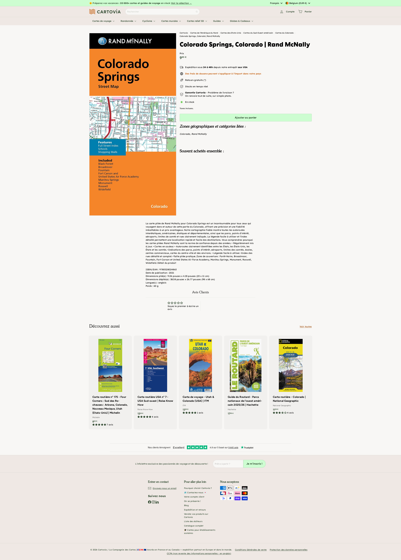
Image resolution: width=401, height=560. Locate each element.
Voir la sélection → (181, 3)
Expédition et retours (195, 509)
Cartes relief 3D (196, 21)
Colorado (185, 134)
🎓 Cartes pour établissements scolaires (199, 531)
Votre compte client (194, 496)
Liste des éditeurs (193, 521)
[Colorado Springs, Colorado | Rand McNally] (245, 171)
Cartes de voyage (102, 21)
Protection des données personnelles (288, 549)
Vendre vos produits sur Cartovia (196, 515)
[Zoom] (132, 124)
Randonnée (127, 21)
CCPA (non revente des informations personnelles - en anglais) (199, 553)
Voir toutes (306, 326)
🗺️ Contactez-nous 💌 (195, 492)
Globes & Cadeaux (240, 21)
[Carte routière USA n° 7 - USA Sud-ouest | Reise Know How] (155, 378)
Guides (217, 21)
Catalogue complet (193, 525)
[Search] (197, 11)
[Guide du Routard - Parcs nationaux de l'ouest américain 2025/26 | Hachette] (246, 377)
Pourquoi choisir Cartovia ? (198, 488)
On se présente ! (192, 501)
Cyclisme (147, 21)
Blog (186, 505)
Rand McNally (199, 134)
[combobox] (276, 3)
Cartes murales (169, 21)
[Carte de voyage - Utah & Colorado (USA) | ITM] (200, 377)
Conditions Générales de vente (251, 549)
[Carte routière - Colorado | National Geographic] (291, 377)
